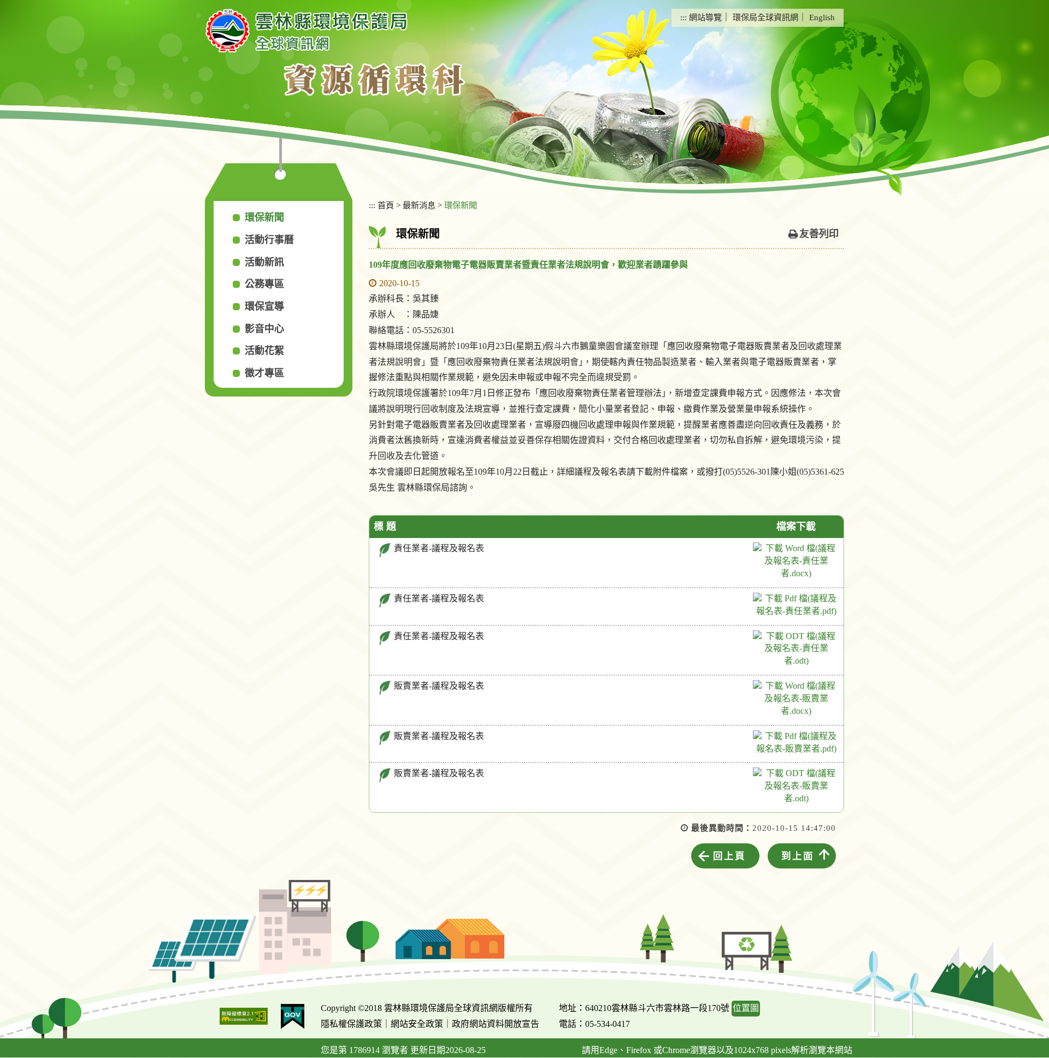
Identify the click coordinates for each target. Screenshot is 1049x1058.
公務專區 (264, 284)
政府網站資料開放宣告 (495, 1024)
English (822, 17)
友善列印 (819, 233)
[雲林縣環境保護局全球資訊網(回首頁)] (306, 30)
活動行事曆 (269, 239)
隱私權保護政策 (351, 1024)
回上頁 (729, 855)
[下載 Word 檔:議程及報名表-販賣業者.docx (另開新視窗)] (796, 699)
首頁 (386, 205)
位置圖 (746, 1008)
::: (683, 17)
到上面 (797, 855)
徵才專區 (264, 373)
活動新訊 (264, 262)
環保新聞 (264, 217)
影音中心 (264, 328)
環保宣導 (264, 306)
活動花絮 (264, 350)
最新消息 (419, 205)
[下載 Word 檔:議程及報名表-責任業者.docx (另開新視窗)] (796, 561)
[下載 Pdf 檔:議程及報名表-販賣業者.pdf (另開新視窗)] (796, 742)
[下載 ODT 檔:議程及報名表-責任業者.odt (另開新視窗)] (796, 649)
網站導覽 (705, 17)
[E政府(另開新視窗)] (292, 1016)
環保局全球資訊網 (765, 17)
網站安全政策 (417, 1024)
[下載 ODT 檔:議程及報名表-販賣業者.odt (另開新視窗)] (796, 786)
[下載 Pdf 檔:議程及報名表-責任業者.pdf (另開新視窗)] (796, 605)
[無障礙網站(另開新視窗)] (243, 1016)
